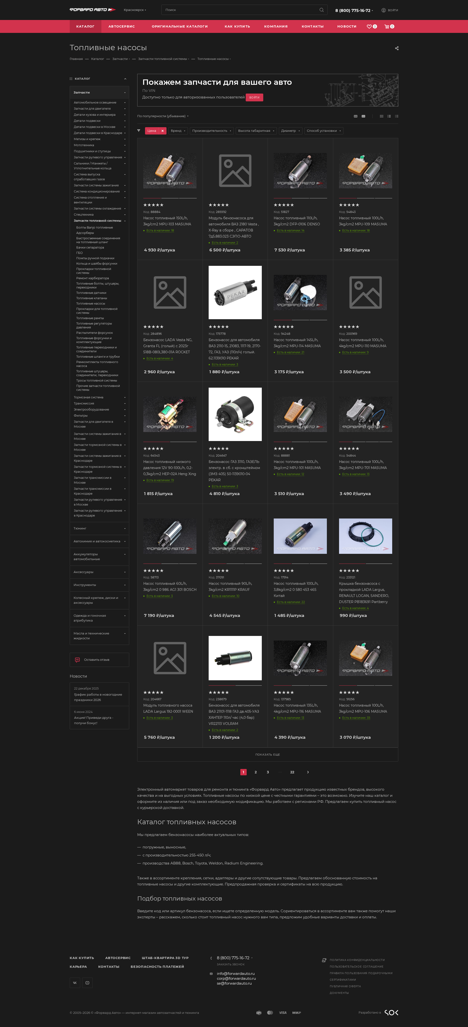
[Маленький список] (355, 116)
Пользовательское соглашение (357, 966)
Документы (339, 993)
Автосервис (118, 958)
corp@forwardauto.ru (236, 978)
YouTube (87, 983)
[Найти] (322, 10)
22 (292, 772)
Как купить (82, 958)
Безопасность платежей (157, 967)
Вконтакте (75, 983)
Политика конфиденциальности (357, 960)
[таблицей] (396, 116)
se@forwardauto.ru (234, 983)
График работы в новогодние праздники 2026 (98, 697)
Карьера (78, 967)
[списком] (389, 116)
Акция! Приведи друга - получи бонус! (93, 720)
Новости (78, 676)
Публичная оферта (345, 986)
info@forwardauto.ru (236, 973)
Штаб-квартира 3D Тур (165, 958)
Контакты (108, 967)
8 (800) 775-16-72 (352, 10)
